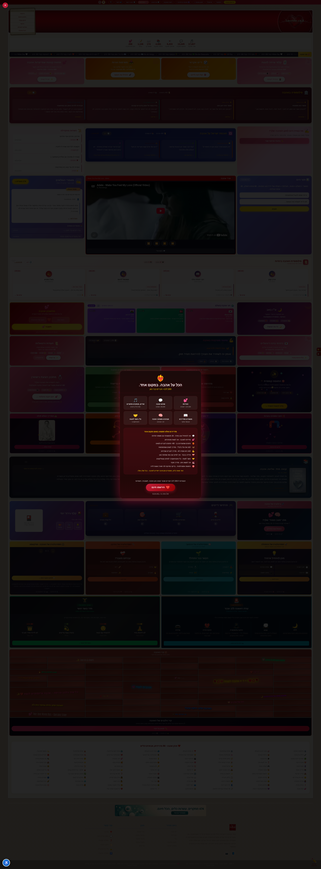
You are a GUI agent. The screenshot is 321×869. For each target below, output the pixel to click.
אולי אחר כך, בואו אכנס (160, 494)
